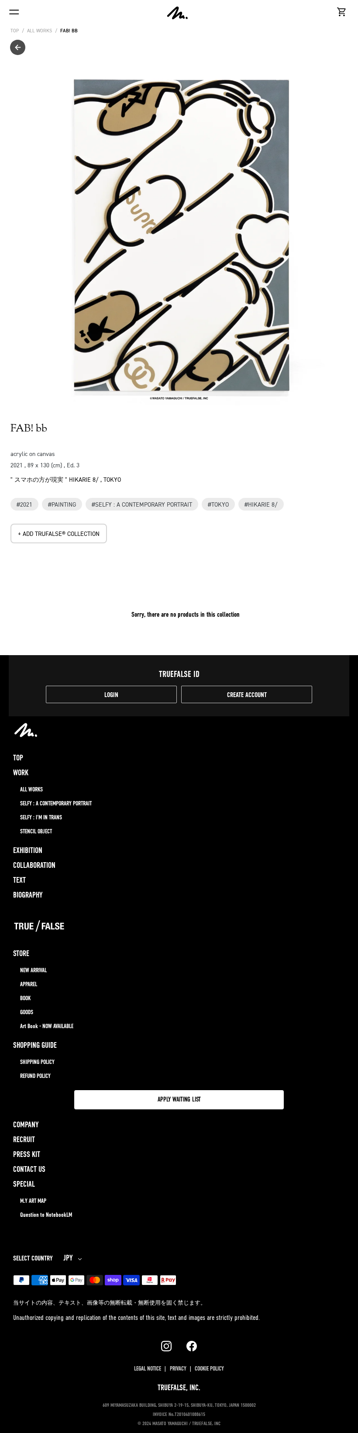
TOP (14, 31)
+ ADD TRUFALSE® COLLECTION (59, 533)
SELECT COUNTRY (33, 1258)
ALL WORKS (39, 31)
